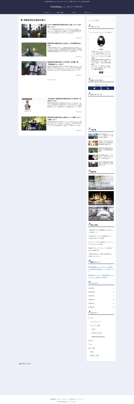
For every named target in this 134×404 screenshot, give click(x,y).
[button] (112, 20)
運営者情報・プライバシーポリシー (59, 399)
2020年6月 (101, 307)
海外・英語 (91, 348)
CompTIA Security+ (97, 333)
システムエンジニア (95, 321)
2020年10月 (101, 292)
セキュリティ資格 (95, 325)
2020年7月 (101, 303)
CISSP (93, 329)
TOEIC (92, 352)
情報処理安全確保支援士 (98, 337)
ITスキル (90, 318)
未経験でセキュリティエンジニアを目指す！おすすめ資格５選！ (100, 249)
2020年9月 (101, 296)
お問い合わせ (72, 399)
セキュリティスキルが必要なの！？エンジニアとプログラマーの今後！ (100, 243)
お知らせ (90, 340)
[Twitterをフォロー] (100, 72)
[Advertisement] (52, 88)
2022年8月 (101, 288)
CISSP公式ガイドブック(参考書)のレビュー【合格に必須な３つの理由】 (100, 237)
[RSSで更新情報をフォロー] (102, 72)
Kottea (101, 49)
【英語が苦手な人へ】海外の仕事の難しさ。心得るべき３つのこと (100, 255)
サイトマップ (80, 399)
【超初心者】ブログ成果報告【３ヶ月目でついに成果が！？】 (100, 231)
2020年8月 (101, 299)
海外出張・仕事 (94, 355)
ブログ (90, 344)
